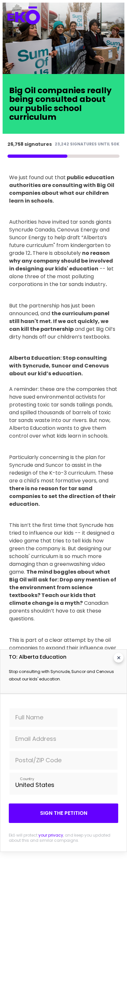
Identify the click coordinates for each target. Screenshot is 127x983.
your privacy (50, 835)
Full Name (29, 717)
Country (27, 778)
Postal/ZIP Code (38, 760)
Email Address (35, 739)
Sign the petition (63, 813)
